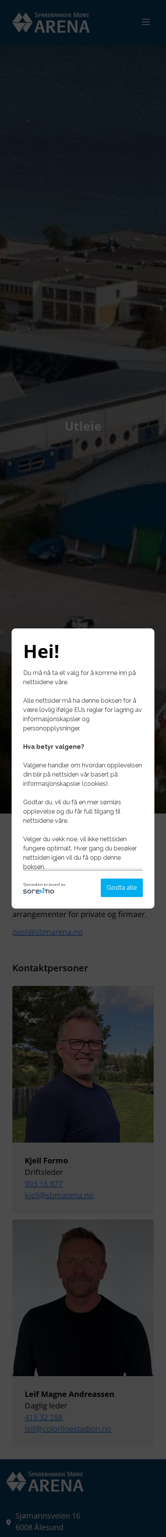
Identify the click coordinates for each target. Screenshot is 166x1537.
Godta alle (122, 887)
